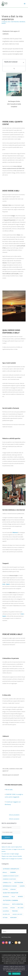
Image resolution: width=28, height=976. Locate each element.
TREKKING (15, 911)
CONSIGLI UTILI (7, 882)
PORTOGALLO (6, 904)
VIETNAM (5, 917)
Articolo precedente (14, 815)
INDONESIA (22, 21)
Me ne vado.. (9, 789)
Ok (10, 973)
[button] (23, 62)
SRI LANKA (20, 907)
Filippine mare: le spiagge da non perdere (12, 858)
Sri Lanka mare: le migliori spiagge (10, 853)
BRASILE (5, 872)
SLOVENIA (5, 907)
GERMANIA (13, 889)
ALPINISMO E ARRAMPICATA (11, 869)
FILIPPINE (5, 889)
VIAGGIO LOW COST (17, 914)
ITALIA (13, 896)
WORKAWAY (13, 917)
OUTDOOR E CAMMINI (10, 900)
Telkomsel (15, 532)
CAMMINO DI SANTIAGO (9, 879)
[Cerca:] (14, 931)
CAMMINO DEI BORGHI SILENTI (11, 876)
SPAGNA (12, 907)
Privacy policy (16, 973)
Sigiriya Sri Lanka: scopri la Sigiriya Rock (12, 847)
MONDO (4, 23)
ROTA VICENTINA (17, 904)
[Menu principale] (24, 4)
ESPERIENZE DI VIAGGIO (10, 886)
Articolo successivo (14, 819)
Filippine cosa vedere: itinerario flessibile (12, 856)
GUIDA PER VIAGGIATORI (10, 893)
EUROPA (22, 886)
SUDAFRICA (6, 911)
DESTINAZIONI (15, 21)
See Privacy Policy (6, 937)
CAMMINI (13, 872)
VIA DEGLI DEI (6, 914)
